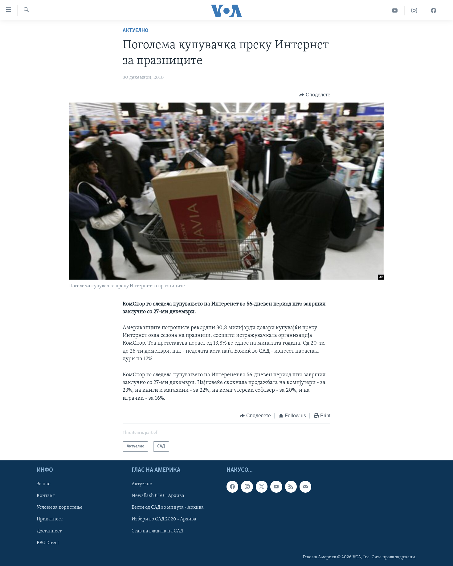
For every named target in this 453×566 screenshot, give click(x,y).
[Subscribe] (305, 487)
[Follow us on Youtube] (276, 487)
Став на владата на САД (157, 531)
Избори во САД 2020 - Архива (164, 519)
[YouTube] (395, 10)
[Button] (314, 95)
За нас (43, 484)
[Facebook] (433, 10)
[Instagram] (414, 10)
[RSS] (291, 487)
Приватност (50, 519)
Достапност (49, 531)
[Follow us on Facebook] (232, 487)
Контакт (46, 496)
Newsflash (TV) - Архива (158, 496)
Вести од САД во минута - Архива (168, 507)
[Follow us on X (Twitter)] (261, 487)
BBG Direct (48, 542)
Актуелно (136, 31)
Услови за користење (60, 507)
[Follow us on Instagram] (247, 487)
